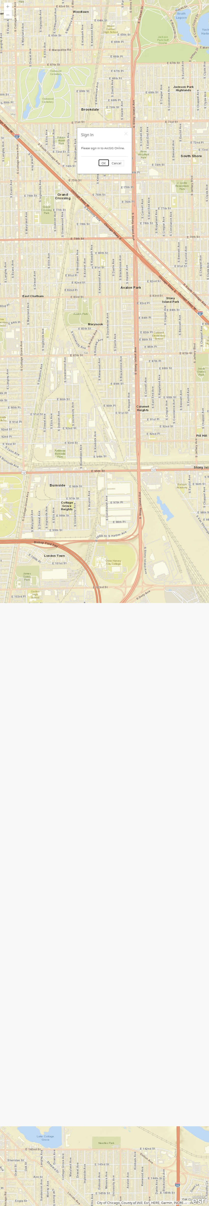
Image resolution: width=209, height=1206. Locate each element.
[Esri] (199, 1200)
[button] (8, 7)
